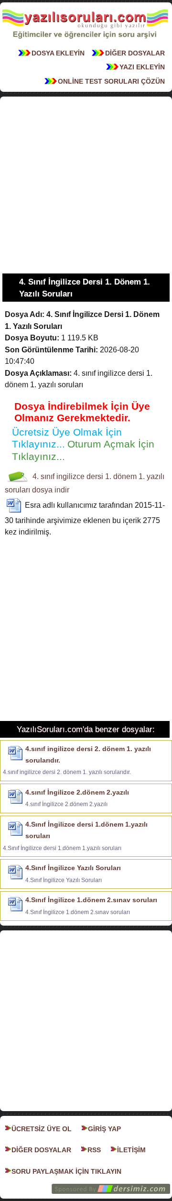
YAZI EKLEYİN (142, 67)
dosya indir (50, 490)
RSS (94, 1150)
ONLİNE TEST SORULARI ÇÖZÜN (111, 81)
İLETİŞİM (131, 1150)
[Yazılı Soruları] (85, 41)
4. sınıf (43, 476)
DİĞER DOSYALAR (135, 53)
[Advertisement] (86, 185)
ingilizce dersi (79, 476)
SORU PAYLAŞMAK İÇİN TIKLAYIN (66, 1171)
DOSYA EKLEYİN (58, 53)
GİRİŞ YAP (104, 1129)
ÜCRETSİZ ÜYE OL (41, 1129)
